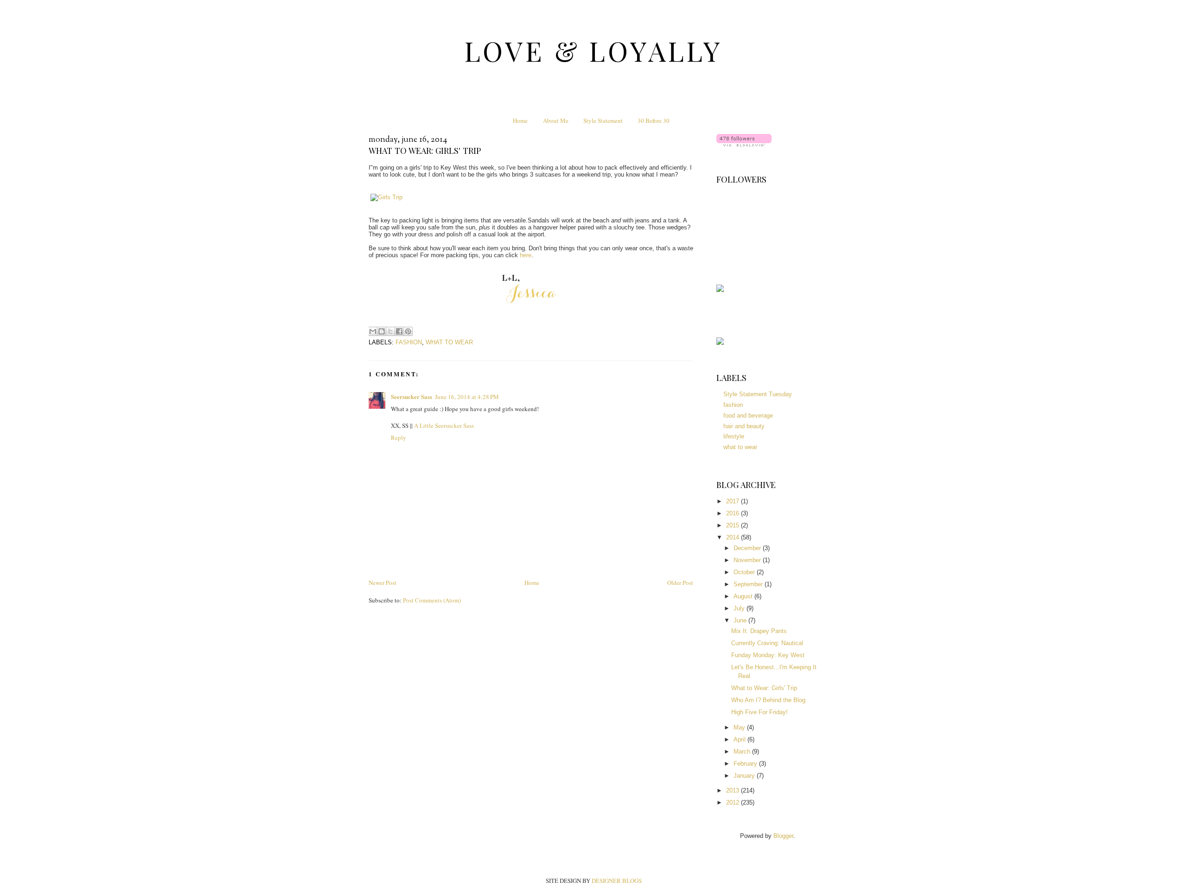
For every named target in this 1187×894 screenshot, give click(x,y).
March (743, 751)
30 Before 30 (654, 120)
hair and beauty (744, 426)
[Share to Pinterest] (408, 331)
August (744, 596)
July (740, 608)
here (525, 255)
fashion (409, 342)
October (745, 572)
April (740, 739)
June (741, 620)
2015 (733, 525)
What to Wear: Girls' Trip (764, 688)
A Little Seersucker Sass (444, 425)
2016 (733, 513)
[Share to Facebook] (399, 331)
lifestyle (733, 436)
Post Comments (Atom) (432, 600)
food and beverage (748, 415)
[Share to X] (390, 331)
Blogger (783, 835)
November (748, 560)
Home (520, 120)
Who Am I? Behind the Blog (768, 700)
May (740, 727)
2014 (733, 537)
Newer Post (382, 582)
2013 (733, 790)
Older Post (680, 582)
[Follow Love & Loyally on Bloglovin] (744, 144)
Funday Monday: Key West (767, 655)
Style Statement (603, 120)
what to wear (449, 342)
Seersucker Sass (411, 396)
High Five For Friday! (759, 712)
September (749, 584)
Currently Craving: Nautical (767, 643)
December (748, 548)
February (746, 763)
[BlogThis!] (381, 331)
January (745, 775)
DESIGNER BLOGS (617, 880)
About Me (555, 120)
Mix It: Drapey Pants (759, 631)
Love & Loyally (594, 50)
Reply (398, 437)
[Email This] (372, 331)
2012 (733, 802)
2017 (733, 501)
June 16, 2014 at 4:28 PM (467, 397)
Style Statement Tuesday (757, 394)
